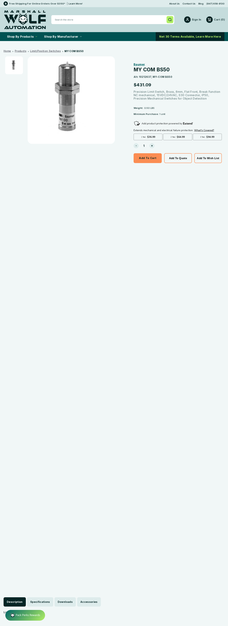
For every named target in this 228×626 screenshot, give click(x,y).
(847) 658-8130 (215, 3)
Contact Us (189, 3)
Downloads (65, 601)
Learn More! (76, 3)
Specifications (40, 601)
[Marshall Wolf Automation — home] (25, 19)
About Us (174, 3)
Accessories (89, 601)
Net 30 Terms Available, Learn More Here (190, 36)
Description (15, 601)
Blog (200, 3)
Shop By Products (20, 36)
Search (170, 19)
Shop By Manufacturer (61, 36)
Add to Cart (147, 158)
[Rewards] (25, 615)
